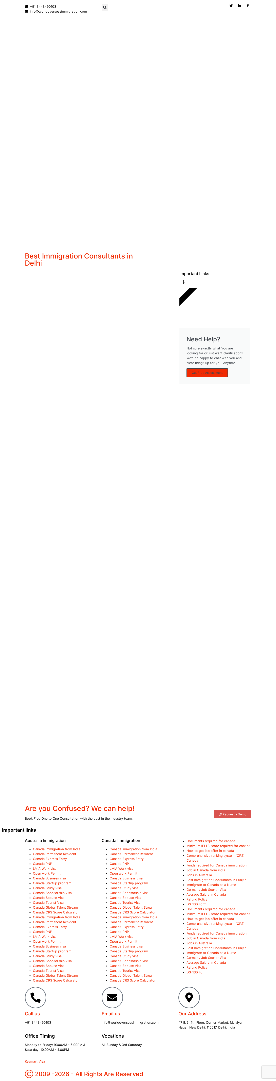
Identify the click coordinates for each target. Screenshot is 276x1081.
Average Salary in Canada (206, 894)
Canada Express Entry (50, 859)
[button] (105, 7)
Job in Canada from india (205, 870)
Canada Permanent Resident (54, 854)
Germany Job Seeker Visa (206, 890)
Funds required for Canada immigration (216, 865)
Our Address (192, 1014)
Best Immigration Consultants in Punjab (216, 880)
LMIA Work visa (45, 868)
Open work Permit (47, 873)
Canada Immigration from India (56, 849)
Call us (32, 1014)
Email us (111, 1014)
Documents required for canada (210, 841)
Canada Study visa (47, 888)
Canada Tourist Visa (48, 902)
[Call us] (35, 997)
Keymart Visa (35, 1061)
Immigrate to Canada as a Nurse (211, 885)
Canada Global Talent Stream (55, 907)
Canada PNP (42, 864)
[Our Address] (189, 997)
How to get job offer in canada (210, 851)
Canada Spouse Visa (48, 898)
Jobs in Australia (199, 875)
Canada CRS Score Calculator (56, 912)
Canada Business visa (49, 878)
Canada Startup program (52, 883)
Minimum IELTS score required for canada (218, 846)
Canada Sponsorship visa (52, 893)
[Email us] (112, 997)
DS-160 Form (196, 904)
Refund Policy (197, 899)
